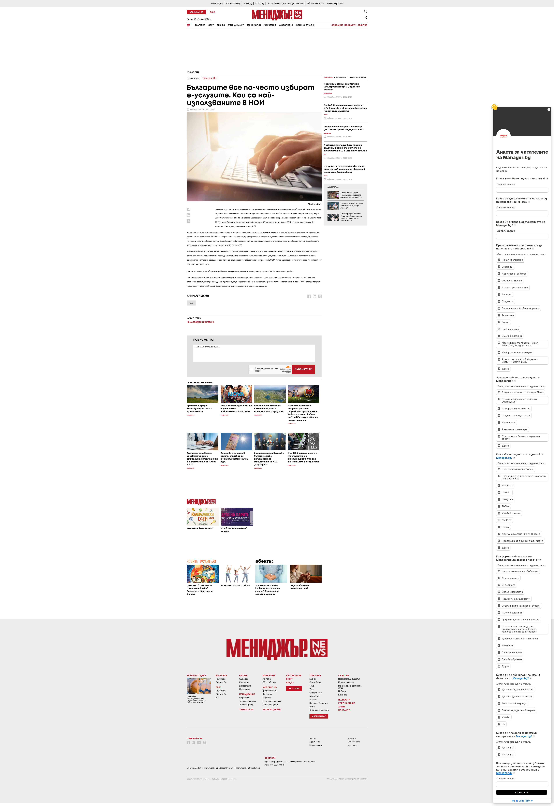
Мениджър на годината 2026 (350, 687)
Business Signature (318, 703)
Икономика (244, 689)
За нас (312, 738)
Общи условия (194, 768)
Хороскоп (267, 698)
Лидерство (244, 698)
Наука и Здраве (272, 709)
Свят (211, 25)
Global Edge (315, 682)
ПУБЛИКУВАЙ (303, 369)
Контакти (344, 710)
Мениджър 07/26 (335, 3)
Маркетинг (270, 25)
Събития (362, 25)
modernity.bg (217, 3)
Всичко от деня (305, 25)
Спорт (290, 679)
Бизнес (221, 25)
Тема (311, 686)
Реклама (267, 679)
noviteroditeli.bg (233, 3)
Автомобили (293, 675)
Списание (337, 25)
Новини (342, 691)
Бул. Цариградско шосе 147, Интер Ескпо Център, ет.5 (289, 761)
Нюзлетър (294, 689)
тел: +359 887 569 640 (274, 765)
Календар (343, 695)
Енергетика (245, 686)
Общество (221, 682)
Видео (290, 682)
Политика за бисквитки (248, 768)
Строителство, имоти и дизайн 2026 (285, 3)
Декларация (353, 745)
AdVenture (314, 696)
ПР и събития (269, 682)
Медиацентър (315, 745)
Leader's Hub (315, 693)
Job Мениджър (246, 705)
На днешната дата (272, 701)
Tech (311, 689)
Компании (244, 682)
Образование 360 (315, 3)
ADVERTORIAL (332, 187)
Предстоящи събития (349, 679)
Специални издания (319, 710)
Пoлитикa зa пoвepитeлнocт (218, 768)
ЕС (217, 698)
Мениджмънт (236, 25)
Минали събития (346, 682)
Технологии (254, 25)
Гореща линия (346, 703)
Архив (312, 707)
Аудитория (314, 742)
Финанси (243, 679)
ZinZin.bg (259, 3)
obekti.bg (248, 3)
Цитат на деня (270, 705)
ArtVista (313, 700)
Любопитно (286, 25)
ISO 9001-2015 (354, 742)
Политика (220, 679)
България (200, 25)
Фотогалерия (269, 691)
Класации (267, 694)
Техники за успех (247, 701)
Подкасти (350, 25)
